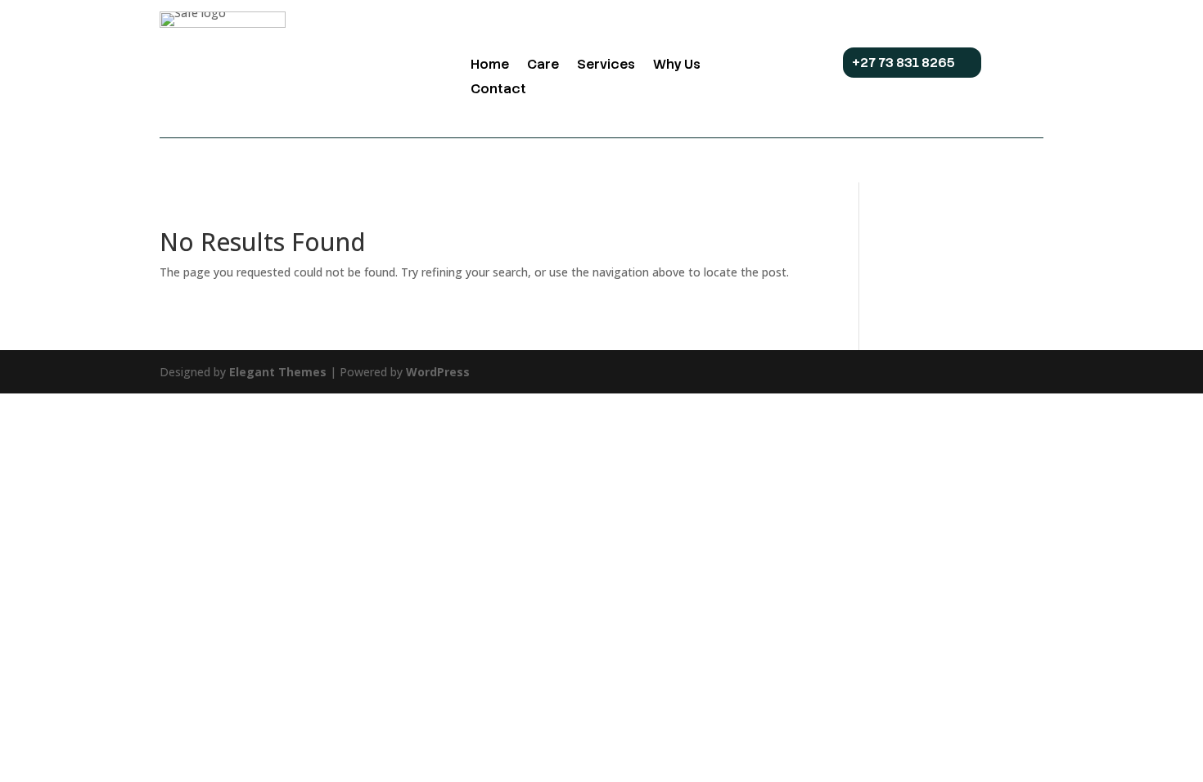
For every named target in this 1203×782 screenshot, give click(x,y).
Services (606, 66)
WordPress (438, 372)
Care (543, 66)
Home (490, 66)
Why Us (677, 66)
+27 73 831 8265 (903, 62)
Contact (498, 90)
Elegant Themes (278, 372)
